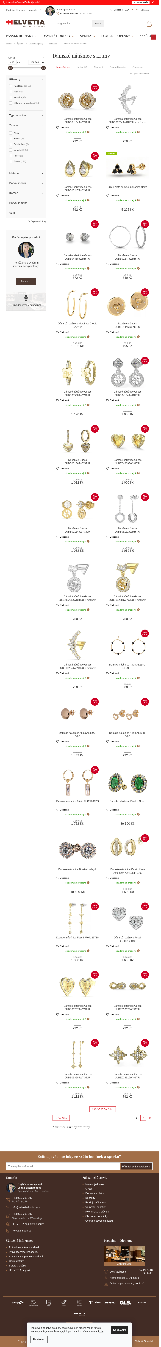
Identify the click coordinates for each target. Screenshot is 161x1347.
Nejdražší (98, 67)
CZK (127, 9)
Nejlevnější (82, 67)
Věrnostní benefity (95, 1207)
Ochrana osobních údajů (99, 1220)
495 (12, 62)
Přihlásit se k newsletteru (136, 1166)
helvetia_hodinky (21, 1230)
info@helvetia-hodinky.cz (26, 1207)
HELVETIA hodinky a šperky (28, 1224)
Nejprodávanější (118, 67)
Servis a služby (17, 1265)
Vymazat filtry (38, 221)
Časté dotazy (16, 1261)
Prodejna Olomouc (15, 10)
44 (150, 1118)
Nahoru (62, 1118)
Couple (20, 150)
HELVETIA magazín (20, 1270)
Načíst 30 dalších (102, 1109)
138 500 (35, 62)
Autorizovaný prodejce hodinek (26, 1256)
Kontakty (90, 1198)
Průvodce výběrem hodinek (26, 305)
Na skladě (22, 86)
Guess (19, 161)
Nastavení (39, 1339)
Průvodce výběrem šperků (23, 1252)
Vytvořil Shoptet (144, 1341)
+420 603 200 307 (22, 1198)
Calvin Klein (21, 144)
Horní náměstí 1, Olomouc (124, 1278)
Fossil (18, 155)
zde (101, 1331)
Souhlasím (119, 1330)
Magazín (33, 10)
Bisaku (18, 138)
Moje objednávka (95, 1184)
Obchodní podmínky (96, 1216)
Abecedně (138, 67)
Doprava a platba (95, 1193)
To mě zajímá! (141, 2)
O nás (88, 1189)
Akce (18, 91)
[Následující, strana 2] (143, 1118)
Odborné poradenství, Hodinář (126, 1283)
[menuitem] (21, 36)
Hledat (98, 23)
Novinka (19, 97)
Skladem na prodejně (26, 103)
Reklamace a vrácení (97, 1211)
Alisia (18, 133)
